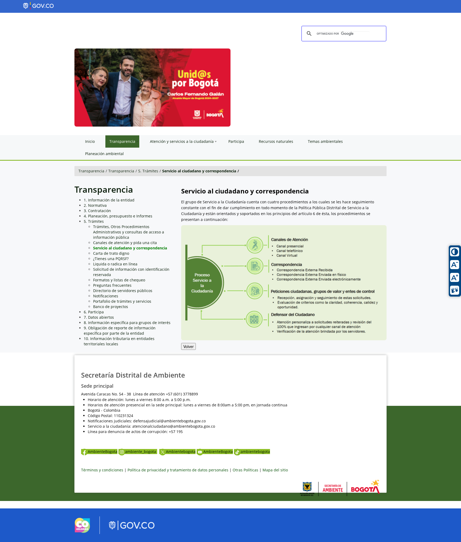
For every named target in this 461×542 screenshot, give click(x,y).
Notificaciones (105, 295)
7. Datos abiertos (99, 317)
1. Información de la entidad (109, 200)
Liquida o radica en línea (115, 263)
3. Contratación (97, 210)
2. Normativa (95, 205)
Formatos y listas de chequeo (119, 279)
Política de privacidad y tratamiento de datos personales (178, 469)
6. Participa (94, 311)
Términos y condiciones (102, 469)
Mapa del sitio (275, 469)
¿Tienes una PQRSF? (111, 258)
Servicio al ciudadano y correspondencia (199, 170)
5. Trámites (148, 170)
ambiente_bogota (141, 451)
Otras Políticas (245, 469)
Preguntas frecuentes (112, 285)
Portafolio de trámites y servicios (122, 301)
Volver (188, 346)
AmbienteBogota (102, 451)
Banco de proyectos (110, 306)
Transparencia (91, 170)
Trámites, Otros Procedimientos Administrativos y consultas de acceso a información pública (128, 232)
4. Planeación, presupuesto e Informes (118, 216)
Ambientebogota (181, 451)
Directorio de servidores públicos (122, 290)
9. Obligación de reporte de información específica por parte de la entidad (120, 330)
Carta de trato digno (111, 253)
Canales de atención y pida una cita (125, 242)
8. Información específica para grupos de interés (127, 322)
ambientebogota (255, 451)
